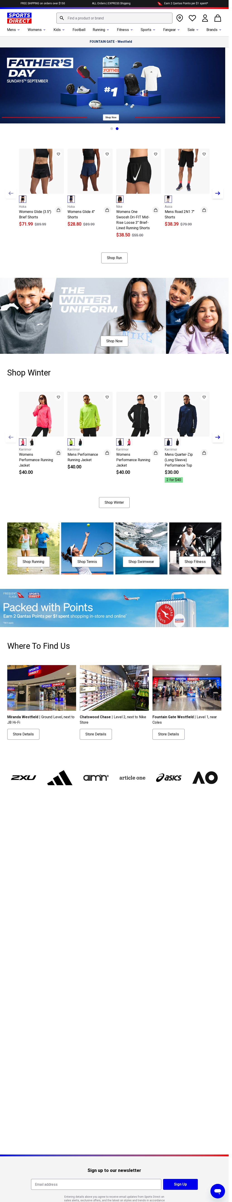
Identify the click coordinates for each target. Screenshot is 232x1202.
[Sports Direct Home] (19, 18)
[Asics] (168, 778)
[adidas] (60, 778)
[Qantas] (114, 608)
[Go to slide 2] (117, 128)
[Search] (61, 18)
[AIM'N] (96, 778)
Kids (57, 30)
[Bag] (217, 18)
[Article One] (132, 778)
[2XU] (23, 778)
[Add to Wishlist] (58, 154)
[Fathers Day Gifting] (114, 85)
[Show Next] (217, 193)
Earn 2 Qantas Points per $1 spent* (186, 3)
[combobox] (114, 18)
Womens (35, 30)
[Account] (205, 18)
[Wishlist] (192, 18)
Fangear (169, 30)
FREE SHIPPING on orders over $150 (43, 3)
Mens (11, 30)
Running (99, 30)
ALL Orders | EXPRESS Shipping (111, 3)
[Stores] (179, 18)
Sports (146, 30)
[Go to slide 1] (111, 128)
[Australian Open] (205, 778)
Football (78, 30)
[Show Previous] (10, 193)
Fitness (123, 30)
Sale (191, 30)
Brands (212, 30)
